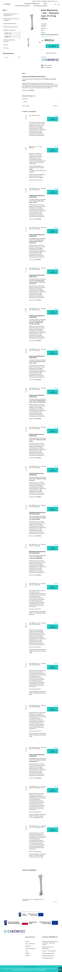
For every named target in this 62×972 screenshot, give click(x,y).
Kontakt (27, 941)
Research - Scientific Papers (49, 951)
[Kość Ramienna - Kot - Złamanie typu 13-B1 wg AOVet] (25, 665)
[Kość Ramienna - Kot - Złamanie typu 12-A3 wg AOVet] (25, 468)
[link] (31, 914)
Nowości (6, 44)
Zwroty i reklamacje (30, 943)
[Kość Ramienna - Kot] (25, 117)
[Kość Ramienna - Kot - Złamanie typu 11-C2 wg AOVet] (25, 390)
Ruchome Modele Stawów (10, 23)
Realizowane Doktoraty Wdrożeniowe (47, 947)
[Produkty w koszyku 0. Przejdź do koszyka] (52, 4)
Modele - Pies (8, 33)
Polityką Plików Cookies (38, 968)
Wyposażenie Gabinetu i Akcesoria (9, 40)
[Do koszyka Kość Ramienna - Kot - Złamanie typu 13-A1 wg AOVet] (55, 874)
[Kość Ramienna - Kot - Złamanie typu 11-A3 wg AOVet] (25, 270)
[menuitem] (32, 3)
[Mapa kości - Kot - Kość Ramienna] (25, 148)
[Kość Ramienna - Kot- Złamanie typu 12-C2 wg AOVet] (25, 585)
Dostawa (27, 955)
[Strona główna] (7, 4)
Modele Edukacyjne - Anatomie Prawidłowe (11, 19)
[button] (46, 65)
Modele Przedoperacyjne (48, 953)
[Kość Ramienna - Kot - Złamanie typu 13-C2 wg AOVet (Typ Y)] (25, 828)
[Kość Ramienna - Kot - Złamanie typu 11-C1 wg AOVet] (25, 351)
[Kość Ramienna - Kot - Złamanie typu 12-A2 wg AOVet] (25, 429)
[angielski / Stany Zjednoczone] (49, 1)
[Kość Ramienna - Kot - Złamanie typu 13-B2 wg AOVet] (25, 707)
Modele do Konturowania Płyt (11, 27)
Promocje (6, 48)
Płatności (27, 953)
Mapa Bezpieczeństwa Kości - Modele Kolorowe (11, 14)
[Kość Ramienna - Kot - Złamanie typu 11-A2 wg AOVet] (25, 229)
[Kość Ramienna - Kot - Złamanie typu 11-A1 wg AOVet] (25, 190)
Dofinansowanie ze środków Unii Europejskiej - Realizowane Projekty (50, 943)
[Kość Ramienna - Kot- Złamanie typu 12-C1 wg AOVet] (25, 546)
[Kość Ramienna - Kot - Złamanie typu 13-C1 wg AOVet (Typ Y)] (25, 788)
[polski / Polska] (37, 1)
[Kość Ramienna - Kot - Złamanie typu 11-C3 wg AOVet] (25, 749)
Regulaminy (28, 946)
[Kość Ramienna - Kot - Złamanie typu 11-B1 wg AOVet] (25, 310)
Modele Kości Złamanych (9, 30)
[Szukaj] (19, 57)
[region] (31, 914)
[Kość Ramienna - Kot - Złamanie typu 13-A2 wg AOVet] (25, 625)
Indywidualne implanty (47, 958)
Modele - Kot (8, 36)
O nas (26, 950)
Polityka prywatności (30, 948)
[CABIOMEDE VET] (50, 60)
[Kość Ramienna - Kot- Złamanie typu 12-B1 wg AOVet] (25, 507)
